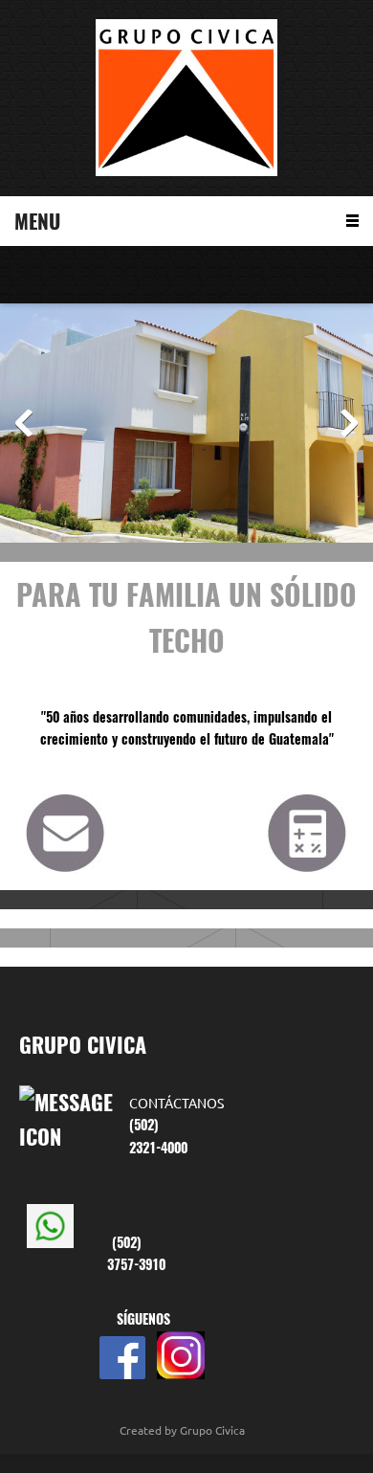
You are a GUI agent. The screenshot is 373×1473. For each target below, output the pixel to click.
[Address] (52, 274)
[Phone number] (24, 274)
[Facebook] (81, 274)
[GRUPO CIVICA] (186, 98)
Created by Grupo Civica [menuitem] (182, 1430)
